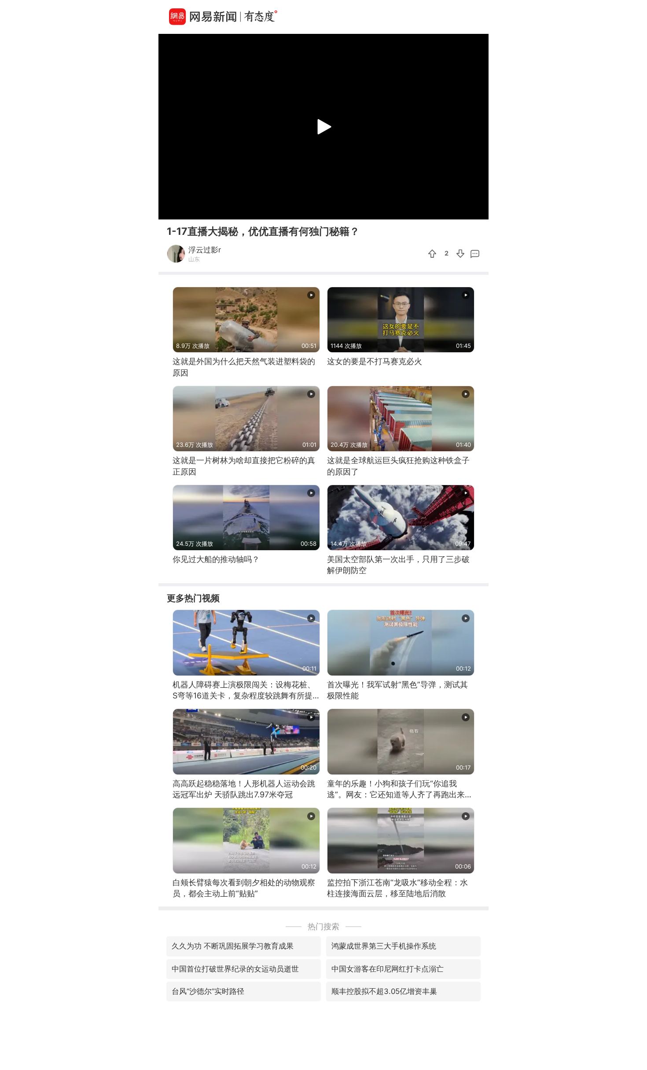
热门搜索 (323, 926)
